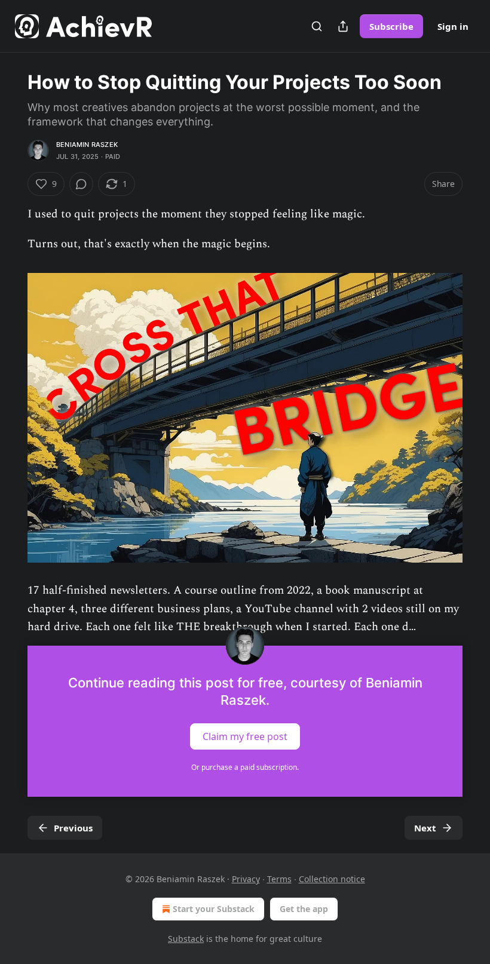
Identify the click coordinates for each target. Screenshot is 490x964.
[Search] (317, 26)
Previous (73, 828)
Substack (186, 938)
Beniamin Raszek (87, 144)
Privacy (246, 879)
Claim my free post (245, 736)
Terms (279, 879)
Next (425, 828)
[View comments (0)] (81, 184)
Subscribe (391, 26)
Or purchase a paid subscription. (245, 767)
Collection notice (332, 879)
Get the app (304, 908)
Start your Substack (214, 908)
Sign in (452, 26)
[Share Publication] (343, 26)
